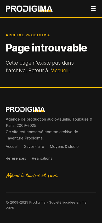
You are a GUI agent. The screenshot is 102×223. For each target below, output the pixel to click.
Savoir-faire (34, 146)
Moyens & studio (64, 146)
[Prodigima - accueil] (29, 9)
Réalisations (42, 158)
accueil (60, 71)
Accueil (12, 146)
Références (16, 158)
